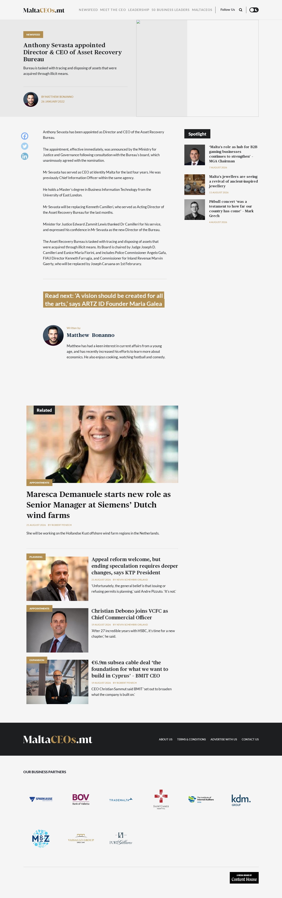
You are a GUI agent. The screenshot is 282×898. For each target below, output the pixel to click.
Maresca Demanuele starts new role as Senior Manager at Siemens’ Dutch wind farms (98, 505)
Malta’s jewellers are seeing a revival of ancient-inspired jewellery (233, 181)
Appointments (39, 482)
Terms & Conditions (191, 739)
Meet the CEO (113, 10)
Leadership (138, 10)
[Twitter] (25, 147)
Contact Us (250, 739)
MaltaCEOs (202, 10)
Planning (36, 556)
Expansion (37, 660)
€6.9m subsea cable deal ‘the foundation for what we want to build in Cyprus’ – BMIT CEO (129, 669)
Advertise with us (224, 739)
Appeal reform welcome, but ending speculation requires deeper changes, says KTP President (134, 566)
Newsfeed (88, 10)
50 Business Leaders (171, 10)
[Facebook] (25, 137)
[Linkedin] (25, 157)
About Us (165, 739)
